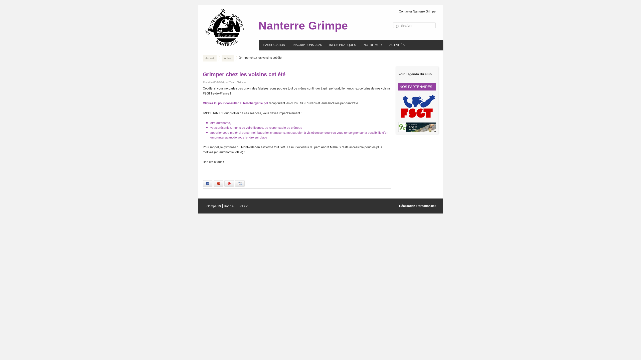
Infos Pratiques (342, 45)
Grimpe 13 (214, 206)
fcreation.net (427, 206)
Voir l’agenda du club (415, 74)
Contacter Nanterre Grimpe (417, 11)
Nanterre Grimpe (303, 25)
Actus (227, 58)
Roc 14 (229, 206)
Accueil (209, 58)
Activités (397, 45)
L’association (274, 45)
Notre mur (373, 45)
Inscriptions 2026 (307, 45)
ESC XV (242, 206)
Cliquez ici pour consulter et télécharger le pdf (235, 103)
